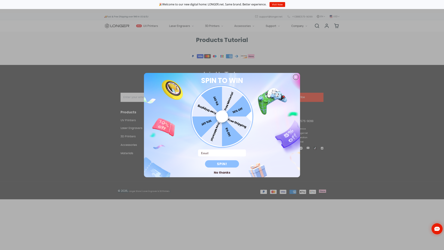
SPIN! (222, 163)
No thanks (222, 172)
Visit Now (277, 4)
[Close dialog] (296, 77)
